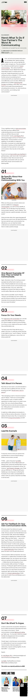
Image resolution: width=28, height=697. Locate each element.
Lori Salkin (18, 460)
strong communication (14, 417)
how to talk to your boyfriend (17, 154)
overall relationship (9, 549)
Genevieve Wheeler (17, 50)
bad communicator (21, 128)
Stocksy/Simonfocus (14, 450)
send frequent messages (13, 468)
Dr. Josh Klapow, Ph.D (17, 135)
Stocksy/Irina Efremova (27, 18)
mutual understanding (13, 573)
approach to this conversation (12, 318)
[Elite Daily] (4, 2)
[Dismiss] (26, 684)
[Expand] (21, 684)
